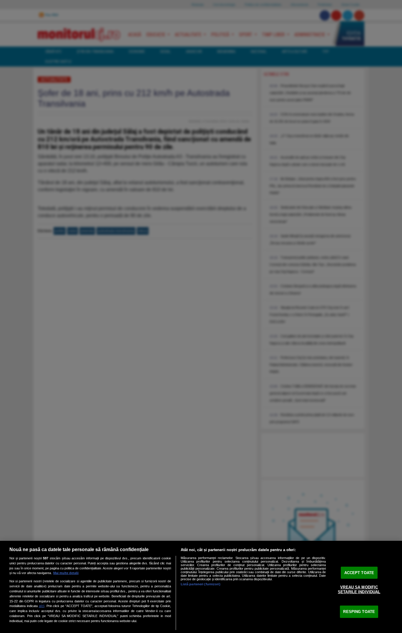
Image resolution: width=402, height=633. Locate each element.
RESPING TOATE (359, 611)
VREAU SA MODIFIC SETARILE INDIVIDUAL (359, 589)
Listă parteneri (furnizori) (200, 584)
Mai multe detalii (66, 573)
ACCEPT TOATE (359, 572)
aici (41, 606)
